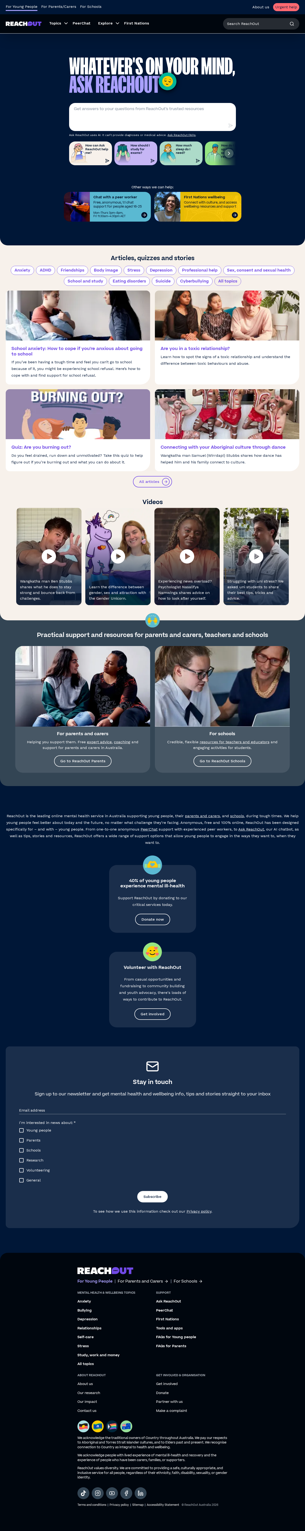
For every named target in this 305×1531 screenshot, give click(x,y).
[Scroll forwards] (229, 153)
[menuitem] (57, 23)
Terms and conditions (91, 1505)
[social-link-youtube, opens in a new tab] (112, 1493)
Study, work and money (98, 1355)
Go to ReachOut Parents (82, 761)
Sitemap (137, 1505)
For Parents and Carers (140, 1281)
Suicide (163, 281)
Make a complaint (171, 1411)
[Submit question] (230, 125)
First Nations (167, 1319)
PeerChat (149, 829)
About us (260, 7)
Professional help (200, 270)
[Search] (292, 24)
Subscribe (152, 1196)
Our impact (87, 1402)
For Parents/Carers (58, 6)
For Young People (21, 6)
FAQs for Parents (171, 1346)
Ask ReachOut (251, 829)
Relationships (89, 1328)
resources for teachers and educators (234, 742)
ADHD (45, 270)
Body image (106, 270)
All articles (149, 481)
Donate (162, 1393)
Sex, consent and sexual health (259, 270)
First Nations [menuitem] (136, 23)
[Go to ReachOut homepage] (23, 23)
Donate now (152, 919)
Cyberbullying (194, 281)
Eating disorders (129, 281)
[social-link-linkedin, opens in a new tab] (141, 1493)
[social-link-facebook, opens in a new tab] (126, 1493)
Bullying (84, 1310)
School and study (85, 281)
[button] (48, 556)
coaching (122, 742)
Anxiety (22, 270)
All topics (227, 281)
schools (237, 816)
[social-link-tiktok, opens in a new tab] (83, 1493)
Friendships (72, 270)
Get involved (152, 1014)
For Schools (91, 6)
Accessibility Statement (163, 1505)
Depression (161, 270)
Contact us (87, 1411)
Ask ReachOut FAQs (182, 135)
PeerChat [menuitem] (82, 23)
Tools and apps (169, 1328)
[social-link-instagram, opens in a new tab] (98, 1493)
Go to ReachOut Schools (222, 761)
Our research (88, 1393)
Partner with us (169, 1402)
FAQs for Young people (176, 1337)
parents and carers (202, 816)
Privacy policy (199, 1211)
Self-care (85, 1337)
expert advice (99, 742)
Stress (133, 270)
